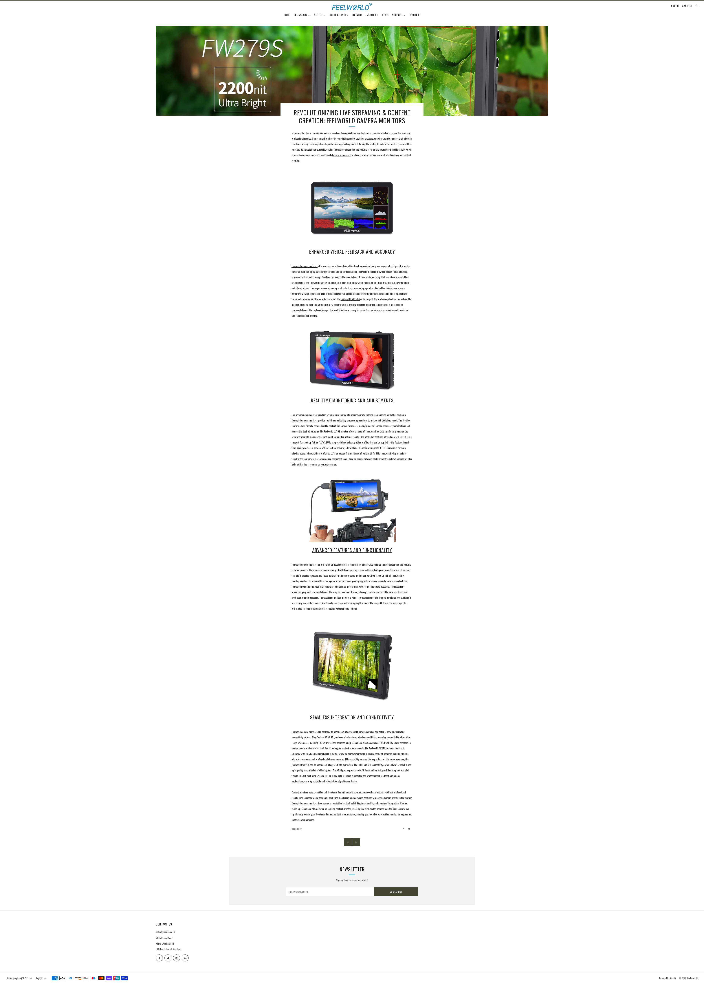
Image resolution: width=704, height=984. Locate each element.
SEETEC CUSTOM (339, 15)
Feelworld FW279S (378, 748)
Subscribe (396, 891)
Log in (675, 6)
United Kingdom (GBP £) (17, 978)
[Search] (696, 6)
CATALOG (357, 15)
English (39, 978)
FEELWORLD (300, 15)
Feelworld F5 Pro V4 (319, 282)
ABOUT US (372, 15)
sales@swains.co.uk (165, 932)
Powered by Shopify (667, 978)
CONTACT (415, 15)
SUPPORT (397, 15)
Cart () (687, 6)
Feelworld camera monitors (305, 266)
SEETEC (318, 15)
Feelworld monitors (341, 155)
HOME (287, 15)
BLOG (385, 15)
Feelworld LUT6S (332, 431)
